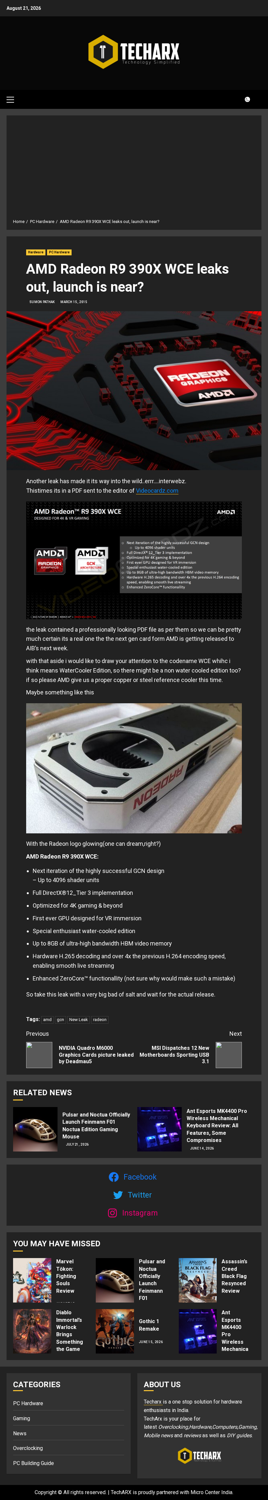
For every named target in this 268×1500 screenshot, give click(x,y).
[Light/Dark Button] (243, 99)
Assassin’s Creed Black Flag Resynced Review (234, 1276)
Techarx (153, 1402)
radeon (100, 1019)
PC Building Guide (33, 1463)
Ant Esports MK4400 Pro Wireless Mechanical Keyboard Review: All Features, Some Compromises (217, 1126)
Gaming (21, 1418)
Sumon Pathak (42, 302)
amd (47, 1019)
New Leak (78, 1019)
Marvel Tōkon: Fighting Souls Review (66, 1276)
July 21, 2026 (77, 1144)
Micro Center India (211, 1492)
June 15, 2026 (151, 1342)
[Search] (257, 99)
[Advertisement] (134, 169)
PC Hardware (59, 252)
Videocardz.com (157, 490)
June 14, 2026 (202, 1148)
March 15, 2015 (73, 302)
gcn (60, 1019)
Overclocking (28, 1448)
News (19, 1433)
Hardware (35, 252)
